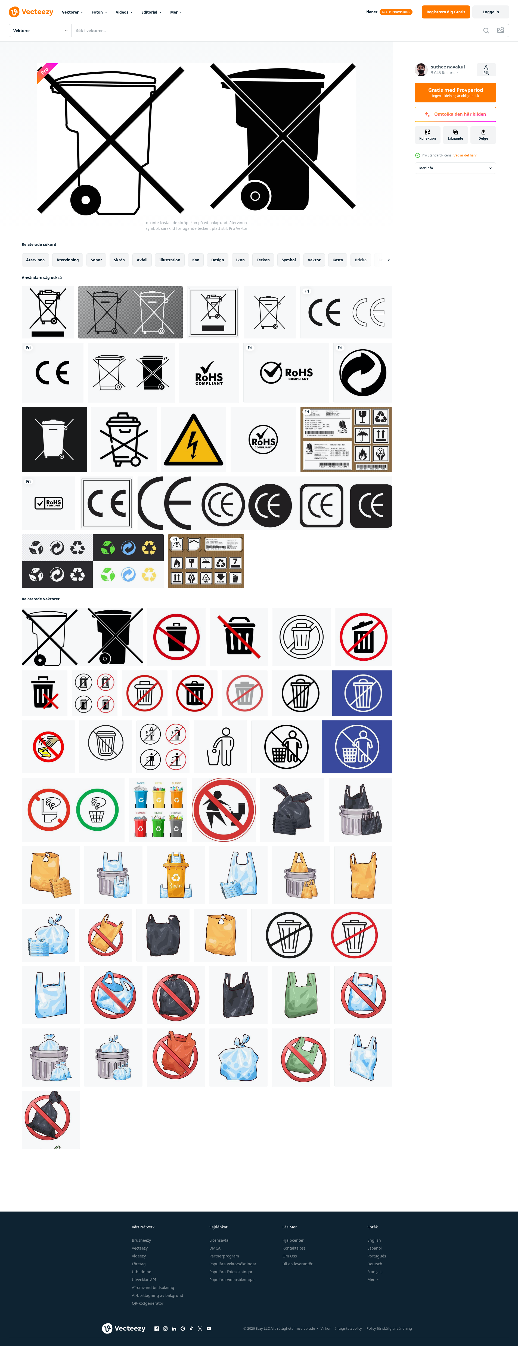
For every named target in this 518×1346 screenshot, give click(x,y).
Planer (371, 11)
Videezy (139, 1256)
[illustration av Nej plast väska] (105, 935)
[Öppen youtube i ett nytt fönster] (209, 1328)
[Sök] (486, 30)
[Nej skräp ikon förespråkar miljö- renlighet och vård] (321, 935)
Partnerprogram (224, 1256)
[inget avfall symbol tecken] (213, 312)
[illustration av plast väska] (292, 810)
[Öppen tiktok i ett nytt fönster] (191, 1328)
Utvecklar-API (144, 1279)
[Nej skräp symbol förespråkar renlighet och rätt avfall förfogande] (94, 693)
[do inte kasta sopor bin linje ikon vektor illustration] (124, 439)
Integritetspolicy (348, 1328)
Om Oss (290, 1256)
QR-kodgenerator (147, 1303)
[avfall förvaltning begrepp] (158, 810)
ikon (240, 259)
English (374, 1240)
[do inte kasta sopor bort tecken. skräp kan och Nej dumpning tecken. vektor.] (363, 637)
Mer (174, 12)
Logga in (491, 11)
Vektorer (70, 12)
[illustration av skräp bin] (360, 810)
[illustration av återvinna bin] (176, 875)
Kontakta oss (294, 1248)
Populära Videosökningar (232, 1279)
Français (375, 1271)
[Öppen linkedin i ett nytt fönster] (174, 1328)
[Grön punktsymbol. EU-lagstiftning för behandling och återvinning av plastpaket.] (362, 373)
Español (374, 1248)
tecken (263, 259)
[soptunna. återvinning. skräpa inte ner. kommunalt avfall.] (130, 312)
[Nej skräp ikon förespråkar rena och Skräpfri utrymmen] (105, 746)
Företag (139, 1263)
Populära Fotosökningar (231, 1271)
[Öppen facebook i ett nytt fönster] (156, 1328)
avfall (142, 259)
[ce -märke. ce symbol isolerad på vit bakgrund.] (346, 312)
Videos (122, 12)
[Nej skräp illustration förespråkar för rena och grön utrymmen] (332, 693)
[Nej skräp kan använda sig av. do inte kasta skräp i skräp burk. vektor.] (239, 637)
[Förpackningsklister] (206, 561)
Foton (97, 12)
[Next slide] (384, 259)
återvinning (68, 259)
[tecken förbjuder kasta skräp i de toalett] (224, 810)
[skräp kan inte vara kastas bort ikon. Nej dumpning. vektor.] (145, 693)
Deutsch (374, 1263)
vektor (314, 259)
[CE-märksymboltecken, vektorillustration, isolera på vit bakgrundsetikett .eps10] (106, 503)
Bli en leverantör (298, 1263)
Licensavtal (219, 1240)
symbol (289, 259)
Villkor (326, 1328)
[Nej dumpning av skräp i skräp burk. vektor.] (245, 693)
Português (376, 1256)
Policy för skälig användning (389, 1328)
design (217, 259)
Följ (486, 72)
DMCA (215, 1248)
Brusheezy (141, 1240)
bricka (361, 259)
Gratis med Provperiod (455, 92)
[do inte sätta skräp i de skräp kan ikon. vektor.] (301, 637)
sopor (96, 259)
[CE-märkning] (52, 373)
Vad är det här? (465, 155)
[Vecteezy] (31, 12)
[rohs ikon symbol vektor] (209, 373)
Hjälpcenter (293, 1240)
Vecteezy (140, 1248)
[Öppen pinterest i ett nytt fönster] (183, 1328)
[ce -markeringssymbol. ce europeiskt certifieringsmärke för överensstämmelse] (265, 503)
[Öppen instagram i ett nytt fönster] (165, 1328)
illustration (169, 259)
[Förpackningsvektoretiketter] (346, 439)
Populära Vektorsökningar (232, 1263)
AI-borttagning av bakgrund (157, 1295)
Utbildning (141, 1271)
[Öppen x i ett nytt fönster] (200, 1328)
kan (195, 259)
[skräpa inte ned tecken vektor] (48, 746)
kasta (338, 259)
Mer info (426, 168)
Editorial (149, 12)
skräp (119, 259)
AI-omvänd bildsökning (153, 1287)
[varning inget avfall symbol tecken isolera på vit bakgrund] (48, 312)
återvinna (35, 259)
